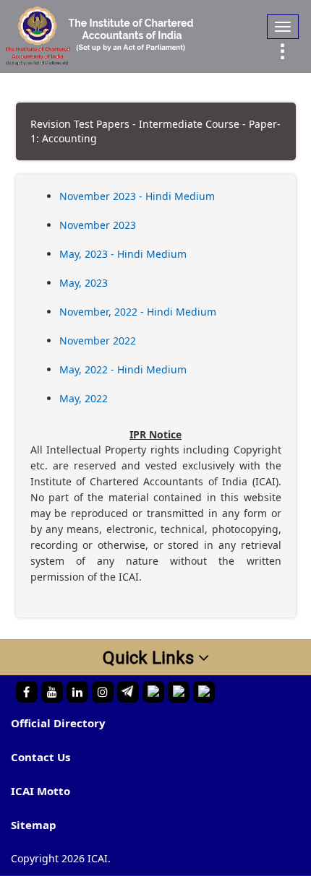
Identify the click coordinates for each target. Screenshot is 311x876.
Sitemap (33, 825)
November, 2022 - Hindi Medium (137, 311)
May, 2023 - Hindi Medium (123, 254)
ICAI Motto (40, 791)
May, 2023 (83, 283)
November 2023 (97, 225)
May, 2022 (83, 398)
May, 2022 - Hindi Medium (123, 369)
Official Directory (58, 723)
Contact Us (40, 757)
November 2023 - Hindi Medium (137, 196)
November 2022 (97, 340)
